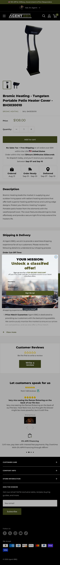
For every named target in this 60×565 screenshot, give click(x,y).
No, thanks (30, 298)
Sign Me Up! (30, 293)
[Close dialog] (56, 256)
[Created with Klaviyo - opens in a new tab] (30, 309)
